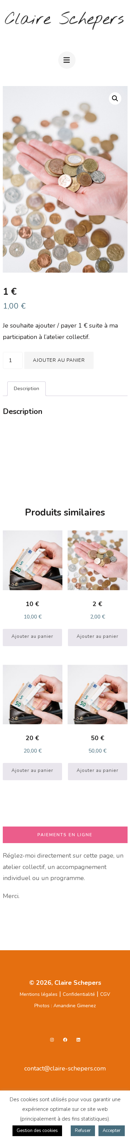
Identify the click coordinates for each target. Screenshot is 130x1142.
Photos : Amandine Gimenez (65, 1005)
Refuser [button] (83, 1130)
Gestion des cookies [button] (37, 1130)
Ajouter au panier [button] (32, 636)
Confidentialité (79, 994)
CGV (105, 994)
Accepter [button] (112, 1130)
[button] (115, 98)
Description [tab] (26, 388)
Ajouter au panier (59, 360)
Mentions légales (39, 994)
